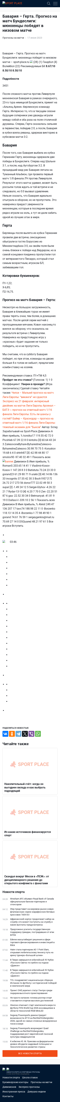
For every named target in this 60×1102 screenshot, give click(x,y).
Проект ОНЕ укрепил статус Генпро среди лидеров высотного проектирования (31, 991)
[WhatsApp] (38, 734)
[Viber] (31, 734)
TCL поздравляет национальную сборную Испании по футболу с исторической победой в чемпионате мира (33, 983)
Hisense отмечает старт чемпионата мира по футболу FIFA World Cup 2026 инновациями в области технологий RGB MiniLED (33, 1008)
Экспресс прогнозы (29, 1087)
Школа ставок (30, 1077)
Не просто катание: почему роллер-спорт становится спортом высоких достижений (31, 999)
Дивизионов (9, 1087)
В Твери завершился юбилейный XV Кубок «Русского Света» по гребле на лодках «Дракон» (32, 963)
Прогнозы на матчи (13, 37)
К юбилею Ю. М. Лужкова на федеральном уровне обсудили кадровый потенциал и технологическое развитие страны (32, 1044)
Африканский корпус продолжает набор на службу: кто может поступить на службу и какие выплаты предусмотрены (32, 922)
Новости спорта (11, 1077)
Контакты (8, 1096)
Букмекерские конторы (15, 1082)
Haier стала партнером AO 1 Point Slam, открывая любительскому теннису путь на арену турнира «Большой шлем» (31, 952)
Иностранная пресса (13, 1091)
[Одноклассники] (12, 734)
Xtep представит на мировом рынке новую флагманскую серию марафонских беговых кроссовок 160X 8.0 (32, 912)
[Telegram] (18, 734)
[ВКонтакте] (5, 734)
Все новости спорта (30, 1053)
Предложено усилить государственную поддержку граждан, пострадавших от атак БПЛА (32, 932)
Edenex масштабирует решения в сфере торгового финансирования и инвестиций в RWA (32, 942)
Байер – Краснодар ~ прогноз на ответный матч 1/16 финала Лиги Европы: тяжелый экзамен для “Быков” (29, 423)
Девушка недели (37, 1091)
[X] (25, 734)
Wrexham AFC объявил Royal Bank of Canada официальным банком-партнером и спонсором (32, 901)
